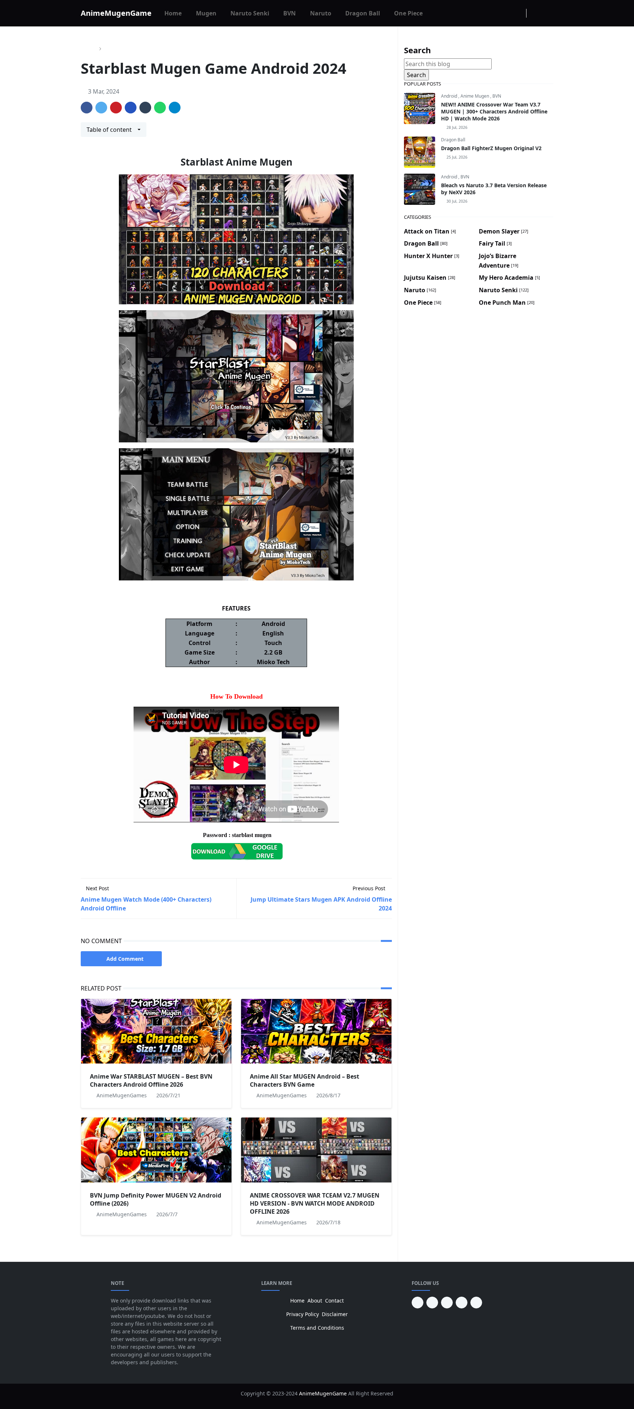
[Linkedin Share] (130, 107)
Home (297, 1300)
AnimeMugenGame (116, 13)
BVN (496, 96)
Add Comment (124, 958)
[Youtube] (519, 13)
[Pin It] (116, 107)
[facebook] (495, 13)
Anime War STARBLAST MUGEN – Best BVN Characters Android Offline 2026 (151, 1080)
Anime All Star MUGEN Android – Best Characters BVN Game (304, 1080)
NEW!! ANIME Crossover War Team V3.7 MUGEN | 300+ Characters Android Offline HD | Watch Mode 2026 (494, 111)
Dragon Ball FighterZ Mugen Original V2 (491, 148)
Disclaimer (335, 1314)
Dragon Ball (453, 140)
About (314, 1300)
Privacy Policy (302, 1314)
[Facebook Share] (86, 107)
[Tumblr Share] (145, 107)
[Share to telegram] (175, 107)
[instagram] (507, 13)
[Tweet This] (101, 107)
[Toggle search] (546, 13)
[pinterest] (417, 1302)
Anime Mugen (475, 96)
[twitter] (461, 1302)
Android (449, 96)
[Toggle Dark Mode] (534, 13)
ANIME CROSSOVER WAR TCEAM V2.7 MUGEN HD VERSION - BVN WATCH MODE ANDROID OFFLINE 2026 (314, 1203)
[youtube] (432, 1302)
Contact (334, 1300)
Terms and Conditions (317, 1327)
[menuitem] (173, 13)
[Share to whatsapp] (160, 107)
